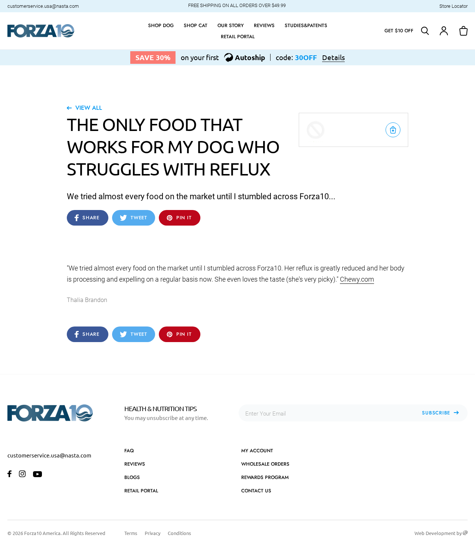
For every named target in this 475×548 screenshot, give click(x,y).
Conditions (179, 533)
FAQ (129, 450)
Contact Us (256, 490)
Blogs (132, 477)
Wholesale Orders (265, 463)
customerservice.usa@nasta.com (43, 6)
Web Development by (439, 533)
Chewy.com (357, 279)
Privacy (152, 533)
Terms (130, 533)
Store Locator (453, 6)
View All (88, 108)
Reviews (134, 463)
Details (333, 57)
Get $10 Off (398, 30)
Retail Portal (141, 490)
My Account (257, 450)
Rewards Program (265, 477)
